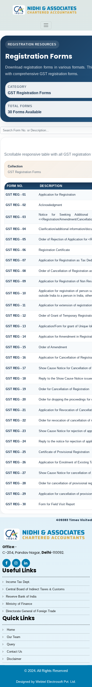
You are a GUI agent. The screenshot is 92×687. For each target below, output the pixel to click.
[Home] (46, 10)
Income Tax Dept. (18, 582)
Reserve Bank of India (21, 596)
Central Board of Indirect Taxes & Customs (35, 589)
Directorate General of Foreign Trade (31, 611)
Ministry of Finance (19, 604)
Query (11, 644)
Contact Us (14, 651)
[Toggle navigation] (46, 25)
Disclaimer (14, 659)
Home (11, 629)
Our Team (13, 637)
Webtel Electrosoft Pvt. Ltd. (56, 681)
